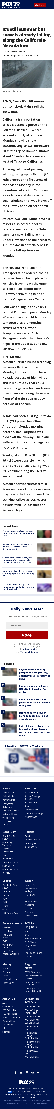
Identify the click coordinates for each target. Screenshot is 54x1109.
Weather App (31, 816)
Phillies (5, 902)
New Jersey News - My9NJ (33, 977)
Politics (29, 832)
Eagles (5, 894)
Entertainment (12, 923)
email (38, 1072)
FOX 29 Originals (31, 925)
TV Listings (7, 1024)
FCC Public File (9, 1010)
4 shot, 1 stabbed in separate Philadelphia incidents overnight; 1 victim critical (18, 586)
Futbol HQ (7, 891)
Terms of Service (29, 651)
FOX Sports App (10, 912)
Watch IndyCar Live (32, 1028)
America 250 (8, 792)
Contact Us (7, 1006)
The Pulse (29, 956)
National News (9, 814)
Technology (8, 982)
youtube (32, 1072)
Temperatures (31, 809)
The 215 (29, 949)
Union (5, 909)
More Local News (11, 810)
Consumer (7, 972)
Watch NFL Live (32, 1006)
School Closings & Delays (32, 797)
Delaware (7, 807)
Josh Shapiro (31, 846)
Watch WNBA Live (31, 1052)
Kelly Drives (30, 945)
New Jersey (7, 803)
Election (28, 836)
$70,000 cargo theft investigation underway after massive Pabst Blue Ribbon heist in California (18, 560)
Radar (27, 806)
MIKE (27, 931)
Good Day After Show (10, 837)
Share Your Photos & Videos (10, 952)
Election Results (32, 839)
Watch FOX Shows (7, 946)
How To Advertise (11, 1017)
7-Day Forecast (32, 792)
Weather (22, 51)
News (6, 788)
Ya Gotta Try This (10, 862)
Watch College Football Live (32, 1011)
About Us (8, 998)
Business (6, 968)
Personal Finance (10, 979)
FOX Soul (29, 908)
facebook (15, 1072)
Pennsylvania (8, 799)
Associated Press (9, 51)
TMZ (4, 941)
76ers (5, 905)
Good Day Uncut (10, 869)
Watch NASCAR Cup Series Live (32, 1021)
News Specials (32, 901)
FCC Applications (10, 1013)
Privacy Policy (30, 649)
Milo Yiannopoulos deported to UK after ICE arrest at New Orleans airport (17, 546)
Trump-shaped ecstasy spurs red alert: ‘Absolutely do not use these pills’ (18, 533)
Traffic (5, 855)
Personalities (8, 1021)
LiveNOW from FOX (32, 896)
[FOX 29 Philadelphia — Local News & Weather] (11, 4)
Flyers (5, 898)
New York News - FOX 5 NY (33, 983)
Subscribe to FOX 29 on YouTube (23, 746)
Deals (5, 975)
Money (7, 964)
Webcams (29, 904)
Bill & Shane (30, 942)
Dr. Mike (6, 873)
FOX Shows (8, 931)
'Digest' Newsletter (7, 850)
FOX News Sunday (7, 822)
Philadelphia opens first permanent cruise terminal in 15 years (35, 702)
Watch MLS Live (32, 1057)
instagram (27, 1072)
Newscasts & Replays (31, 890)
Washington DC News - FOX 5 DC (33, 989)
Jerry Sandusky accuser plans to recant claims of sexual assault (33, 715)
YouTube (29, 912)
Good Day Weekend (7, 843)
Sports (6, 881)
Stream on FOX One (32, 1000)
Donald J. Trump (32, 843)
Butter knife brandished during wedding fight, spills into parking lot (18, 573)
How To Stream (32, 885)
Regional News (30, 966)
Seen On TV (8, 865)
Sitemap (6, 1031)
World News (8, 817)
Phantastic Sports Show (11, 886)
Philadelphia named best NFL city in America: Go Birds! (33, 689)
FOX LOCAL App (32, 972)
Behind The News (33, 938)
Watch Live (40, 5)
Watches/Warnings (34, 813)
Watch (29, 881)
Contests (6, 927)
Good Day (9, 832)
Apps (4, 1003)
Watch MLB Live (32, 1016)
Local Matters (31, 915)
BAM (27, 934)
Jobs (4, 1028)
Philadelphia (8, 796)
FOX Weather (31, 802)
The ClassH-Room (8, 936)
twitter (21, 1072)
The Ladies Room (33, 952)
